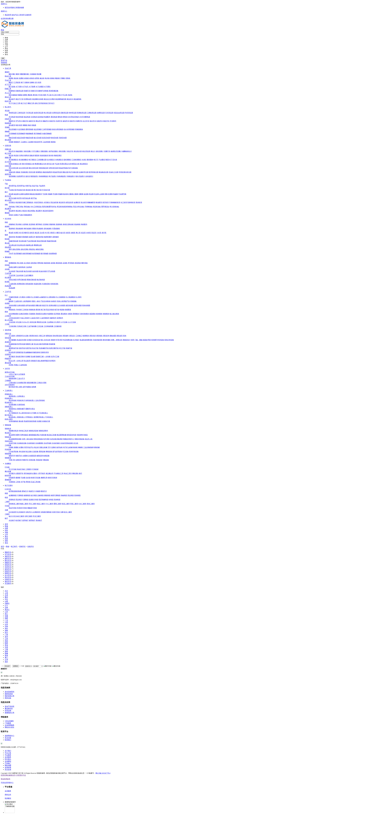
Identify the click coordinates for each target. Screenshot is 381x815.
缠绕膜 (17, 477)
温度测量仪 (13, 176)
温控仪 (27, 176)
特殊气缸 (28, 186)
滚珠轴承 (55, 237)
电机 (6, 222)
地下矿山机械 (68, 447)
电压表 (11, 155)
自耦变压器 (101, 113)
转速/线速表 (44, 155)
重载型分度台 (30, 409)
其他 (124, 336)
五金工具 (8, 68)
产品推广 (8, 763)
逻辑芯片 (25, 491)
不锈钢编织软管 (114, 202)
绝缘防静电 (36, 352)
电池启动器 (54, 138)
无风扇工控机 (22, 326)
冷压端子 (12, 520)
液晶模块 (92, 314)
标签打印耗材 (52, 477)
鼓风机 (53, 263)
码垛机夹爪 (21, 400)
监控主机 (47, 340)
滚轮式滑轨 (16, 249)
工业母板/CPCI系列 (53, 322)
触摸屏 (11, 301)
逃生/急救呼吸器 (43, 361)
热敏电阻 (64, 495)
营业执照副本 (5, 779)
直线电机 (59, 224)
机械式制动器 (13, 241)
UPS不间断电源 (84, 117)
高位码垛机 (13, 400)
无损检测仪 (25, 172)
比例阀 (21, 194)
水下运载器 (40, 86)
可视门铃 (12, 460)
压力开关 (86, 121)
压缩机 (65, 263)
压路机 (53, 447)
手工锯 (49, 95)
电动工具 (8, 76)
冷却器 (7, 269)
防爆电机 (12, 91)
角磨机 (11, 78)
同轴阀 (60, 194)
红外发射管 (13, 512)
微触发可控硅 (32, 508)
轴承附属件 (48, 237)
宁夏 (6, 649)
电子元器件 (9, 485)
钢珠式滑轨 (40, 249)
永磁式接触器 (47, 133)
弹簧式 (11, 215)
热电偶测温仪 (43, 176)
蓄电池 (60, 117)
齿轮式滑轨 (25, 249)
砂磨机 (25, 95)
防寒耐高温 (19, 352)
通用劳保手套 (13, 348)
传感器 (7, 303)
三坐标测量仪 (76, 159)
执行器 (7, 188)
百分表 (114, 159)
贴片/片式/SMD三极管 (16, 516)
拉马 (36, 82)
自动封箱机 (56, 443)
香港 (6, 655)
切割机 (67, 78)
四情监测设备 (38, 439)
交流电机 (45, 224)
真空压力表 (50, 164)
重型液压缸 (105, 206)
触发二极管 (24, 504)
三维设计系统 (41, 382)
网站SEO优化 (9, 727)
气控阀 (44, 194)
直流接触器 (21, 133)
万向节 (11, 253)
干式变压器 (29, 113)
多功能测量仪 (23, 159)
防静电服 (45, 344)
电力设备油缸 (114, 206)
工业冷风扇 (19, 275)
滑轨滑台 (32, 249)
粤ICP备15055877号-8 (102, 773)
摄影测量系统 (32, 382)
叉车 (49, 447)
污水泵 (98, 233)
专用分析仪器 (53, 168)
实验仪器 (8, 170)
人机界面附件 (27, 301)
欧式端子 (18, 520)
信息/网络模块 (14, 314)
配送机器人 (13, 417)
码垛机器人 (9, 398)
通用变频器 (29, 129)
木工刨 (54, 95)
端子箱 (56, 309)
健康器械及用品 (34, 435)
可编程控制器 (13, 297)
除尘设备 (28, 451)
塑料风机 (40, 263)
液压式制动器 (41, 241)
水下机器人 (9, 411)
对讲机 (11, 365)
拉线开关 (99, 121)
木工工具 (8, 93)
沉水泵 (42, 233)
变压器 (7, 110)
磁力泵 (62, 233)
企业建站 (8, 761)
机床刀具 (8, 101)
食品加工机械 (51, 435)
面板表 (31, 155)
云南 (6, 639)
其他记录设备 (169, 340)
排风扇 (7, 265)
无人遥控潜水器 (24, 413)
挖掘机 (11, 447)
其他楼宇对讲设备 (157, 340)
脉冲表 (50, 155)
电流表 (16, 155)
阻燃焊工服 (29, 344)
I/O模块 (28, 297)
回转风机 (34, 263)
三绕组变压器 (91, 113)
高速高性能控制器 (30, 421)
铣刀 (22, 103)
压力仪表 (8, 162)
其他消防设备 (57, 336)
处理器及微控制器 (15, 491)
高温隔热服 (13, 344)
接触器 (7, 131)
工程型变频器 (47, 129)
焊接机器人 (9, 394)
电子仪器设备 (73, 168)
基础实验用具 (47, 172)
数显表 (37, 155)
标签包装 (8, 475)
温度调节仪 (21, 176)
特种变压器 (73, 113)
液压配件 (8, 209)
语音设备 (32, 460)
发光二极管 (68, 512)
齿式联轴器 (18, 253)
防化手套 (35, 348)
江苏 (6, 612)
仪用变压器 (56, 113)
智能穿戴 (8, 453)
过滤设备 (35, 451)
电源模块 (50, 314)
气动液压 (8, 180)
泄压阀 (11, 194)
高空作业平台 (29, 447)
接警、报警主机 (116, 340)
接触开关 (45, 121)
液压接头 (18, 211)
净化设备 (22, 451)
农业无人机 (88, 439)
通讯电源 (54, 117)
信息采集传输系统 (56, 439)
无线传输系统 (97, 340)
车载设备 (45, 460)
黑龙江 (7, 609)
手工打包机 (13, 469)
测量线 (25, 125)
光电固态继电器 (46, 512)
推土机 (36, 447)
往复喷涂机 (21, 404)
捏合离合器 (21, 245)
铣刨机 (75, 447)
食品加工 (8, 433)
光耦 (6, 510)
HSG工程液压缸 (36, 206)
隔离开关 (79, 121)
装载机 (16, 447)
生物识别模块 (24, 314)
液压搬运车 (50, 473)
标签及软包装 (71, 435)
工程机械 (8, 445)
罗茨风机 (71, 263)
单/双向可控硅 (22, 508)
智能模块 (106, 314)
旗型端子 (32, 520)
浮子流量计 (36, 151)
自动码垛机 (31, 443)
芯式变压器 (109, 113)
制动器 (7, 239)
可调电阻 (20, 495)
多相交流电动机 (68, 224)
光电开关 (28, 512)
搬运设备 (8, 471)
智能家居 (8, 458)
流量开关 (107, 151)
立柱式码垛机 (40, 400)
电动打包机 (21, 469)
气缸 (6, 183)
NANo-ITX (26, 322)
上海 (6, 593)
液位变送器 (86, 151)
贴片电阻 (34, 495)
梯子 (80, 473)
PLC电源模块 (70, 297)
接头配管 (12, 125)
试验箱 (17, 172)
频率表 (26, 155)
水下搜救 (33, 413)
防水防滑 (12, 352)
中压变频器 (21, 129)
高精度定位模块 (41, 314)
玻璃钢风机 (13, 263)
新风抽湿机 (29, 284)
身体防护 (8, 342)
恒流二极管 (66, 504)
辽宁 (6, 605)
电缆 (17, 125)
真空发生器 (26, 198)
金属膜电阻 (13, 495)
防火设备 (25, 336)
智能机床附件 (43, 431)
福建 (6, 618)
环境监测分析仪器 (125, 172)
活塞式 (16, 215)
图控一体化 (36, 301)
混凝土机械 (43, 447)
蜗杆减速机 (28, 228)
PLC (6, 295)
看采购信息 (9, 708)
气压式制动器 (32, 241)
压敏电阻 (40, 495)
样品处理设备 (63, 168)
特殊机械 (96, 447)
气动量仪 (102, 159)
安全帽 (33, 356)
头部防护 (8, 354)
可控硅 (7, 506)
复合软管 (84, 202)
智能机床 (8, 428)
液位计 (92, 151)
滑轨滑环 (8, 247)
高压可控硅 (13, 508)
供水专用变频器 (69, 129)
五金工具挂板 (35, 482)
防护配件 (52, 361)
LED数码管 (36, 512)
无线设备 (39, 460)
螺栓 (10, 74)
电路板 (28, 387)
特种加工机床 (23, 431)
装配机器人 (9, 407)
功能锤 (26, 82)
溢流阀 (86, 194)
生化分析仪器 (23, 168)
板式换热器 (41, 279)
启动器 (7, 135)
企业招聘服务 (9, 725)
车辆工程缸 (19, 206)
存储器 (37, 491)
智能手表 (18, 456)
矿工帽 (56, 356)
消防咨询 (106, 336)
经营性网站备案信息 (8, 775)
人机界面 (8, 299)
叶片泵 (47, 233)
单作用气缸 (13, 186)
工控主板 (40, 326)
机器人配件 (9, 419)
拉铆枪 (31, 82)
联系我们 (8, 740)
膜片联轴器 (44, 253)
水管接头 (47, 202)
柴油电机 (77, 224)
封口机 (75, 443)
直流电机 (32, 224)
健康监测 (39, 456)
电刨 (10, 95)
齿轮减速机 (48, 228)
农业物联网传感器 (15, 439)
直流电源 (40, 117)
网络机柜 (12, 309)
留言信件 (8, 7)
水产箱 (23, 482)
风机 (6, 261)
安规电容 (12, 499)
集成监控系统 (22, 340)
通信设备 (8, 363)
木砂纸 (69, 95)
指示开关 (93, 121)
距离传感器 (53, 305)
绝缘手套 (69, 348)
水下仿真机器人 (42, 413)
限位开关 (39, 121)
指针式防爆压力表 (28, 164)
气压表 (57, 164)
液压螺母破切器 (60, 99)
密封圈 (39, 74)
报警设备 (49, 336)
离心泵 (78, 233)
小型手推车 (41, 473)
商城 (2, 30)
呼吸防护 (8, 358)
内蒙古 (7, 603)
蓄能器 (7, 213)
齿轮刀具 (38, 103)
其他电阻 (77, 495)
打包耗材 (35, 469)
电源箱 (62, 309)
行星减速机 (56, 228)
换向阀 (65, 194)
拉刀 (25, 103)
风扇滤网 (8, 286)
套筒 (39, 82)
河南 (6, 626)
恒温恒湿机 (38, 284)
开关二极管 (33, 504)
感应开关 (25, 121)
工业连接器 (46, 142)
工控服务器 (58, 326)
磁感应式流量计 (116, 151)
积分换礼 (8, 759)
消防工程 (42, 336)
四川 (6, 632)
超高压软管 (69, 202)
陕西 (6, 643)
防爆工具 (8, 89)
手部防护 (8, 346)
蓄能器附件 (28, 215)
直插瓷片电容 (33, 499)
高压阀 (91, 194)
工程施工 (79, 336)
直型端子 (25, 520)
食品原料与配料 (14, 435)
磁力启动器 (38, 138)
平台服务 (8, 755)
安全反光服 (38, 344)
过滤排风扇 (21, 267)
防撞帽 (27, 356)
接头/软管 (8, 200)
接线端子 (17, 142)
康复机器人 (21, 417)
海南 (6, 641)
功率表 (21, 155)
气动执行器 (13, 190)
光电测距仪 (59, 159)
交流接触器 (13, 133)
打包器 (7, 467)
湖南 (6, 630)
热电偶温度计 (62, 176)
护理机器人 (29, 417)
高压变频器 (13, 129)
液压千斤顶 (19, 99)
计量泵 (57, 233)
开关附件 (113, 121)
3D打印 (7, 368)
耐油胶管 (99, 202)
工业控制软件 (45, 318)
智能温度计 (71, 176)
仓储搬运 (8, 463)
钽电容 (51, 499)
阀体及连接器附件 (35, 194)
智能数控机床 (13, 431)
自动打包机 (13, 443)
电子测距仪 (33, 159)
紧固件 (7, 72)
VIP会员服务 (9, 721)
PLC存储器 (35, 297)
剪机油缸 (27, 206)
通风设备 (42, 451)
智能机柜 (32, 309)
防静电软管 (131, 202)
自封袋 (28, 477)
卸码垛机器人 (30, 400)
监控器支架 (36, 340)
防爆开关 (27, 91)
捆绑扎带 (44, 477)
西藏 (6, 653)
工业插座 (30, 142)
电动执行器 (21, 190)
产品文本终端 (45, 301)
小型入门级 (13, 374)
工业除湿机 (13, 284)
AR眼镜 (25, 456)
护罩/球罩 (59, 340)
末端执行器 (46, 421)
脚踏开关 (12, 121)
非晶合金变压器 (119, 113)
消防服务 (65, 336)
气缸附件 (42, 186)
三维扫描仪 (13, 382)
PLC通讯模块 (51, 297)
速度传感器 (69, 305)
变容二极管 (74, 504)
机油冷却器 (43, 271)
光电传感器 (13, 305)
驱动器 (21, 421)
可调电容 (25, 499)
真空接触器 (38, 133)
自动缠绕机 (39, 443)
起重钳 (34, 473)
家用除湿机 (21, 284)
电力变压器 (48, 113)
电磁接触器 (29, 133)
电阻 (6, 493)
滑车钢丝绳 (28, 473)
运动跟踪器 (32, 456)
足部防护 (8, 350)
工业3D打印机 (10, 376)
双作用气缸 (21, 186)
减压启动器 (21, 138)
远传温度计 (89, 176)
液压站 (24, 211)
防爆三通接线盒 (27, 202)
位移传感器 (21, 305)
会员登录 (4, 18)
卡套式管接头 (38, 202)
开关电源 (12, 117)
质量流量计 (44, 151)
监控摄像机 (13, 340)
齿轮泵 (31, 233)
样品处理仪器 (57, 172)
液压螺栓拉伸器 (37, 99)
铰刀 (52, 103)
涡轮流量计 (63, 151)
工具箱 (17, 482)
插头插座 (8, 140)
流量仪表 (8, 149)
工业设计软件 (35, 318)
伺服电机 (12, 224)
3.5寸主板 (64, 322)
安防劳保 (8, 330)
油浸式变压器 (38, 113)
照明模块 (76, 314)
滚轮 (20, 387)
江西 (6, 622)
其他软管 (139, 202)
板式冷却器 (28, 271)
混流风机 (78, 263)
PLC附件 (78, 297)
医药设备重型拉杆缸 (49, 206)
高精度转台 (13, 409)
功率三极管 (28, 516)
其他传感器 (86, 305)
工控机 (7, 324)
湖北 (6, 628)
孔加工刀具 (16, 103)
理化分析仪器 (13, 168)
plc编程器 (42, 297)
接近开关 (106, 121)
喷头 (17, 387)
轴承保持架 (40, 237)
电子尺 (96, 159)
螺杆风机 (84, 263)
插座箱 (53, 142)
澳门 (6, 657)
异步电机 (18, 224)
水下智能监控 (13, 413)
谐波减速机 (19, 228)
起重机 (21, 447)
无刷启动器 (63, 138)
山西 (6, 601)
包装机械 (43, 435)
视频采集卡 (127, 340)
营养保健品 (24, 435)
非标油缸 (12, 206)
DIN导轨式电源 (73, 117)
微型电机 (39, 224)
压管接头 (12, 202)
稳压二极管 (41, 504)
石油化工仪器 (113, 172)
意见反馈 (8, 769)
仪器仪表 (8, 145)
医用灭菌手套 (54, 348)
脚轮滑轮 (75, 473)
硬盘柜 (38, 309)
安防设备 (8, 338)
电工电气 (8, 107)
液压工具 (8, 97)
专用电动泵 (28, 99)
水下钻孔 (25, 86)
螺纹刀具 (31, 103)
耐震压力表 (75, 164)
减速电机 (12, 228)
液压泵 (37, 233)
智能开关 (25, 460)
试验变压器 (64, 113)
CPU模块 (22, 297)
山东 (6, 624)
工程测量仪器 (41, 159)
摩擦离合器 (38, 245)
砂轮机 (31, 78)
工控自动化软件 (14, 318)
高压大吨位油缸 (78, 206)
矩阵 (132, 340)
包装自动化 (9, 441)
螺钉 (13, 74)
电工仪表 (8, 153)
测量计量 (8, 157)
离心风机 (20, 263)
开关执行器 (46, 190)
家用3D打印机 (10, 372)
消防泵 (52, 233)
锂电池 (65, 117)
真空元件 (8, 196)
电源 (6, 115)
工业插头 (24, 142)
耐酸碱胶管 (91, 202)
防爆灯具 (34, 91)
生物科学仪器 (84, 172)
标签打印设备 (35, 477)
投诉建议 (8, 798)
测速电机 (52, 224)
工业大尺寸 (21, 378)
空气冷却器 (51, 271)
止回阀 (101, 194)
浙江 (6, 614)
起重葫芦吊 (19, 473)
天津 (6, 595)
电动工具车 (68, 473)
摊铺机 (80, 447)
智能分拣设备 (79, 439)
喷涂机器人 (9, 402)
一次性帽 (47, 356)
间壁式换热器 (22, 279)
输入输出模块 (114, 314)
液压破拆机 (77, 99)
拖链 (29, 125)
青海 (6, 645)
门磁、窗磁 (138, 340)
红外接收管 (21, 512)
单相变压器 (13, 113)
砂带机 (37, 78)
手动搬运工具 (59, 473)
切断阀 (81, 194)
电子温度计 (53, 176)
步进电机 (25, 224)
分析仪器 (8, 166)
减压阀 (16, 194)
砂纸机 (26, 78)
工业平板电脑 (32, 326)
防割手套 (22, 348)
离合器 (7, 243)
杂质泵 (67, 233)
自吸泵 (73, 233)
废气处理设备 (57, 451)
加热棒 (33, 387)
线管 (20, 125)
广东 (6, 620)
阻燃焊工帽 (40, 356)
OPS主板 (18, 322)
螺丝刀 (11, 82)
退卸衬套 (12, 237)
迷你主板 (33, 322)
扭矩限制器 (53, 253)
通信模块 (64, 314)
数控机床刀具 (46, 103)
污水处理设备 (13, 451)
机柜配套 (68, 309)
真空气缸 (34, 198)
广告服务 (8, 723)
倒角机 (52, 78)
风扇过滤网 (13, 267)
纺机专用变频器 (57, 129)
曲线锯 (14, 95)
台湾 (6, 659)
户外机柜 (18, 309)
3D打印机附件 (10, 385)
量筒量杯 (90, 159)
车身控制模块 (84, 314)
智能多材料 (13, 378)
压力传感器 (61, 305)
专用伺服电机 (13, 421)
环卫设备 (65, 451)
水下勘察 (32, 86)
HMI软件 (53, 301)
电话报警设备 (68, 340)
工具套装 (17, 82)
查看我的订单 (9, 712)
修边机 (42, 78)
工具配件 (28, 469)
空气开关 (18, 121)
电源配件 (47, 117)
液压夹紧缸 (31, 211)
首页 (2, 546)
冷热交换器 (13, 279)
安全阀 (96, 194)
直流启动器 (46, 138)
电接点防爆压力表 (15, 164)
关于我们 (8, 751)
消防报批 (99, 336)
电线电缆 (8, 123)
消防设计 (72, 336)
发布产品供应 (9, 706)
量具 (44, 95)
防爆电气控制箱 (42, 91)
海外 (6, 662)
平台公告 (8, 753)
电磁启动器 (29, 138)
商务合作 (8, 794)
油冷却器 (35, 271)
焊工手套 (62, 348)
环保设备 (8, 449)
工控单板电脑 (48, 326)
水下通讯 (47, 86)
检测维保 (86, 336)
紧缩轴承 (25, 237)
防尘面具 (27, 361)
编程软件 (53, 318)
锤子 (22, 82)
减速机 (7, 226)
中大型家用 (21, 374)
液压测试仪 (84, 164)
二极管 (7, 501)
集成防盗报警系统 (86, 340)
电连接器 (18, 202)
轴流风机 (47, 263)
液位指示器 (78, 151)
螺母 (17, 74)
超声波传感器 (30, 305)
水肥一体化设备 (27, 439)
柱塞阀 (110, 194)
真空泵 (19, 198)
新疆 (6, 651)
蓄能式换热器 (32, 279)
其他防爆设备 (53, 91)
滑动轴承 (18, 237)
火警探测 (18, 336)
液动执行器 (29, 190)
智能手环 (12, 456)
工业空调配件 (28, 275)
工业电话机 (23, 365)
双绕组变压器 (82, 113)
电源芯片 (32, 491)
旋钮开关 (66, 121)
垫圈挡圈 (22, 74)
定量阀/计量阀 (73, 194)
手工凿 (64, 95)
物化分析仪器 (33, 168)
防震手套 (28, 348)
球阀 (106, 194)
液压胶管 (12, 211)
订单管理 (21, 15)
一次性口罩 (19, 361)
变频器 (7, 127)
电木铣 (47, 78)
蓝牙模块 (57, 314)
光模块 (69, 314)
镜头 (42, 340)
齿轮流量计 (100, 151)
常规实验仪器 (43, 168)
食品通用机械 (61, 435)
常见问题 (8, 738)
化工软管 (124, 202)
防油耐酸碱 (28, 352)
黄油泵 (11, 233)
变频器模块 (79, 129)
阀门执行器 (38, 190)
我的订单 (14, 7)
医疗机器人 (9, 415)
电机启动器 (13, 138)
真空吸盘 (12, 356)
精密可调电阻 (55, 495)
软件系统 (46, 439)
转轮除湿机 (54, 284)
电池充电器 (19, 117)
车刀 (10, 103)
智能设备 (8, 425)
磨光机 (35, 95)
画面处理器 (147, 340)
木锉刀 (59, 95)
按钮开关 (52, 121)
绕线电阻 (47, 495)
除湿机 (7, 282)
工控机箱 (25, 309)
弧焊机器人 (13, 396)
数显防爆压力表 (40, 164)
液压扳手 (12, 99)
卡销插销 (33, 74)
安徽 (6, 616)
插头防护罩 (38, 142)
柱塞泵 (16, 233)
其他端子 (39, 520)
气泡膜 (23, 477)
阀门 (6, 192)
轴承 (6, 235)
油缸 (6, 204)
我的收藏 (20, 7)
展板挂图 (113, 336)
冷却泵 (88, 233)
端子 (6, 518)
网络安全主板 (41, 322)
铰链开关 (72, 121)
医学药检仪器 (93, 172)
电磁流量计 (19, 151)
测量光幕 (38, 305)
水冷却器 (12, 271)
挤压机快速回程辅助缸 (65, 206)
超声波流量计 (53, 151)
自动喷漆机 (13, 404)
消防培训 (92, 336)
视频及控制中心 (68, 439)
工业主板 (12, 322)
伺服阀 (50, 194)
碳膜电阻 (27, 495)
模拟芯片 (43, 491)
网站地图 (8, 765)
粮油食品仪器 (103, 172)
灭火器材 (12, 336)
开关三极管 (37, 516)
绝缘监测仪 (58, 155)
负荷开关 (59, 121)
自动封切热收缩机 (66, 443)
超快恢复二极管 (14, 504)
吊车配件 (12, 473)
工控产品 (8, 291)
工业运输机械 (88, 447)
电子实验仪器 (74, 172)
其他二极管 (91, 504)
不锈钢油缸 (89, 206)
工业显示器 (18, 301)
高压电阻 (70, 495)
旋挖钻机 (59, 447)
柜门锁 (43, 309)
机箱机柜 (8, 307)
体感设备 (46, 456)
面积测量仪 (67, 159)
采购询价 (4, 62)
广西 (6, 634)
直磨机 (21, 78)
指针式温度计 (80, 176)
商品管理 (8, 15)
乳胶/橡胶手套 (44, 348)
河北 (6, 599)
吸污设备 (12, 86)
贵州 (6, 637)
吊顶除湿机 (46, 284)
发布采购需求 (9, 692)
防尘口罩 (12, 361)
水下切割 (18, 86)
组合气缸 (35, 186)
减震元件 (32, 237)
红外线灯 (76, 340)
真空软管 (105, 202)
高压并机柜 (50, 309)
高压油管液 (54, 202)
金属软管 (77, 202)
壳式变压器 (129, 113)
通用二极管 (57, 504)
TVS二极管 (49, 504)
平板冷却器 (19, 271)
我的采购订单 (9, 696)
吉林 (6, 607)
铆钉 (27, 74)
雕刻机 (57, 78)
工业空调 (8, 273)
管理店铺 (8, 710)
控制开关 (8, 119)
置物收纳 (8, 480)
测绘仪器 (65, 172)
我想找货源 (9, 694)
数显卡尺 (109, 159)
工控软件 (8, 316)
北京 (6, 591)
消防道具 (119, 336)
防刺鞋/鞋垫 (44, 352)
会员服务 (8, 757)
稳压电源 (27, 117)
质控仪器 (32, 172)
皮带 (24, 387)
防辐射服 (52, 344)
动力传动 (8, 218)
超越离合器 (29, 245)
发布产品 (15, 15)
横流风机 (59, 263)
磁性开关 (32, 121)
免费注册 (10, 18)
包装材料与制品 (82, 435)
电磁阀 (115, 194)
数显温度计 (34, 176)
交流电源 (34, 117)
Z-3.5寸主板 (72, 322)
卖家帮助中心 (9, 735)
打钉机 (40, 95)
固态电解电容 (43, 499)
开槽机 (62, 78)
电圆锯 (19, 95)
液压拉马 (70, 99)
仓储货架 (12, 482)
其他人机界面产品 (63, 301)
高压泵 (93, 233)
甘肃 (6, 647)
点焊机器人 (21, 396)
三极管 (7, 514)
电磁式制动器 (51, 241)
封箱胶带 (12, 477)
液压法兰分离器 (49, 99)
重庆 (6, 597)
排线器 (33, 125)
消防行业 (8, 333)
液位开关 (70, 151)
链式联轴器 (36, 253)
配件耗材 (12, 387)
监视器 (29, 340)
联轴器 (7, 251)
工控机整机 (13, 326)
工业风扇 (28, 267)
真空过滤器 (13, 198)
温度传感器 (78, 305)
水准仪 (84, 159)
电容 (6, 497)
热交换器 (8, 277)
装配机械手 (21, 409)
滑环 (10, 249)
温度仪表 (8, 174)
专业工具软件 (25, 318)
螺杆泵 (26, 233)
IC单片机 (8, 489)
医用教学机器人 (39, 417)
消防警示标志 (33, 336)
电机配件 (84, 224)
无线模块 (32, 314)
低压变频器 (38, 129)
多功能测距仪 (13, 159)
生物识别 (18, 460)
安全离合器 (13, 245)
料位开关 (12, 151)
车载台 (16, 365)
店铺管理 (28, 15)
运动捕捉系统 (22, 382)
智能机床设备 (33, 431)
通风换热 (8, 257)
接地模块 (99, 314)
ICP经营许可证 (20, 775)
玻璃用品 (39, 172)
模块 (6, 312)
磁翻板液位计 (127, 151)
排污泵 (21, 233)
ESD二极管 (82, 504)
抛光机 (16, 78)
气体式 (21, 215)
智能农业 (8, 437)
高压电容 (18, 499)
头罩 (52, 356)
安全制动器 (23, 241)
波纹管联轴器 (27, 253)
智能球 (53, 340)
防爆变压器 (19, 91)
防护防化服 (21, 344)
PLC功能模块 (60, 297)
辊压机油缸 (97, 206)
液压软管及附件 (48, 211)
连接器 (11, 142)
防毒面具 (34, 361)
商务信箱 (8, 698)
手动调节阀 (122, 194)
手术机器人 (49, 417)
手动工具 (8, 80)
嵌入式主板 (9, 320)
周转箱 (28, 482)
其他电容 (57, 499)
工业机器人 (9, 390)
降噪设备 (49, 451)
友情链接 (8, 767)
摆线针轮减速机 (37, 228)
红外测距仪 (51, 159)
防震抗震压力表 (65, 164)
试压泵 (83, 233)
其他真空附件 (20, 356)
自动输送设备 (22, 443)
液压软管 (62, 202)
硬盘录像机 (107, 340)
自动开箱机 (48, 443)
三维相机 (8, 380)
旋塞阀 (26, 194)
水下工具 (8, 84)
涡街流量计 (28, 151)
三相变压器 (21, 113)
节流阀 (55, 194)
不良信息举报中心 (7, 782)
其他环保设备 (74, 451)
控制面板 (73, 301)
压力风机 (27, 263)
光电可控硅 (56, 512)
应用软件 (60, 318)
